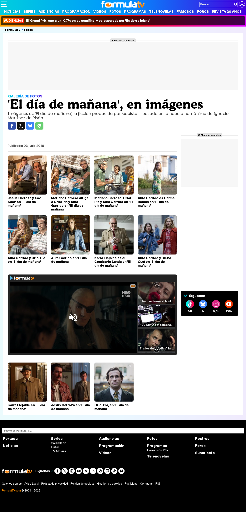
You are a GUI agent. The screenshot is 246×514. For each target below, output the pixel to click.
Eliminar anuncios (124, 40)
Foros (203, 11)
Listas (55, 447)
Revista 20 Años (227, 11)
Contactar (146, 483)
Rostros (202, 438)
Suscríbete (205, 453)
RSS (158, 483)
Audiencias (49, 11)
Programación (76, 11)
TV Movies (58, 451)
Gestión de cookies (109, 483)
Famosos (185, 11)
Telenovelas (161, 11)
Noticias (12, 11)
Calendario (58, 443)
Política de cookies (83, 483)
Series (30, 11)
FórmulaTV (13, 29)
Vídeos (99, 11)
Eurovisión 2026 (158, 450)
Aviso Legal (31, 483)
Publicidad (131, 483)
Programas (135, 11)
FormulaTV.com (11, 490)
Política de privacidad (54, 483)
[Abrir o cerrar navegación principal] (4, 4)
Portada (10, 438)
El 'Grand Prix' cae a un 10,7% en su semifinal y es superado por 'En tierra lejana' (77, 20)
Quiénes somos (12, 483)
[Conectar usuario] (242, 4)
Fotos (115, 11)
